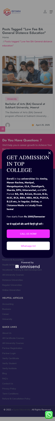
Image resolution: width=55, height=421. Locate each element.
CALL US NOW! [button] (28, 233)
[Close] (49, 153)
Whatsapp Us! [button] (28, 245)
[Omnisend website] (27, 265)
